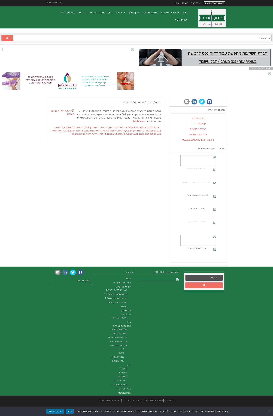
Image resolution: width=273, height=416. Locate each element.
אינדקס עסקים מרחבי (117, 337)
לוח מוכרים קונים (120, 380)
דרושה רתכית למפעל (107, 134)
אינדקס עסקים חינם (95, 12)
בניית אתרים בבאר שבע (133, 400)
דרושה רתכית (88, 130)
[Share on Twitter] (202, 101)
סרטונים (123, 306)
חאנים (121, 352)
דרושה (98, 130)
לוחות (80, 12)
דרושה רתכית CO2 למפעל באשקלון (133, 134)
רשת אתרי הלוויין (68, 12)
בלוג (110, 12)
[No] (269, 411)
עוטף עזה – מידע (150, 12)
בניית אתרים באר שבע (153, 400)
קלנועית (202, 123)
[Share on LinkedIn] (194, 101)
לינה (122, 348)
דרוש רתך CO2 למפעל (74, 127)
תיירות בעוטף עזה (119, 333)
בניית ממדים (198, 118)
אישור (69, 411)
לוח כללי (123, 368)
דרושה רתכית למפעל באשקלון (84, 134)
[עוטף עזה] (212, 26)
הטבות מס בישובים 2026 (116, 298)
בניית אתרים (169, 400)
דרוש (111, 127)
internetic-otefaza (136, 127)
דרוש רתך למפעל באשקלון (113, 130)
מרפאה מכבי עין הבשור (117, 302)
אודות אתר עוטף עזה (170, 12)
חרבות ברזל (121, 12)
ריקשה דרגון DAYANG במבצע (198, 139)
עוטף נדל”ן (134, 12)
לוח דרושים (119, 127)
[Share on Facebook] (209, 101)
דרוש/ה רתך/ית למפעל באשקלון (142, 102)
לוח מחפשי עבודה (119, 384)
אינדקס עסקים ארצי (118, 341)
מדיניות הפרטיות (55, 411)
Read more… (137, 121)
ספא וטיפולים (118, 361)
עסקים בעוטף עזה (119, 329)
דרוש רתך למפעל (133, 130)
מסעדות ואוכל (117, 357)
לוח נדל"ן (123, 372)
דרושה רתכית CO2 (73, 130)
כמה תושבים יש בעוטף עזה (115, 294)
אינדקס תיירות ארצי (118, 345)
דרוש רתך (103, 127)
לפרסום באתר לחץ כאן (214, 3)
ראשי (185, 12)
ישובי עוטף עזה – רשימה (116, 290)
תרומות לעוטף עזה (119, 317)
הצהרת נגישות (182, 3)
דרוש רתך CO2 (91, 127)
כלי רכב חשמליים (198, 134)
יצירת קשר (196, 3)
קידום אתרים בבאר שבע (110, 400)
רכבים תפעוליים (198, 129)
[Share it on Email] (187, 101)
